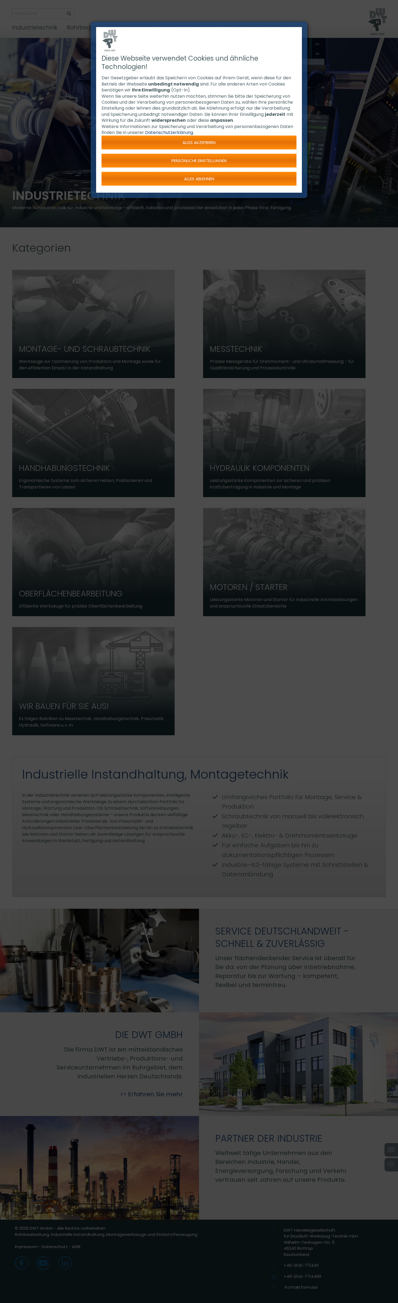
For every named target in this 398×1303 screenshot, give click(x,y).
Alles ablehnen (199, 179)
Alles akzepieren (199, 142)
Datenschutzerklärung (169, 132)
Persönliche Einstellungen (199, 160)
